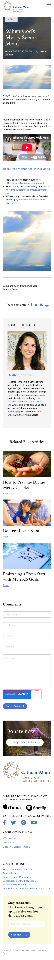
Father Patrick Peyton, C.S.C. (18, 884)
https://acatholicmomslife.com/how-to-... (27, 183)
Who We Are (10, 838)
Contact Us (9, 842)
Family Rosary (10, 873)
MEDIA (11, 19)
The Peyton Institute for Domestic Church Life (27, 888)
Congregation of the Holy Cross (19, 881)
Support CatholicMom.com (16, 847)
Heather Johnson (19, 375)
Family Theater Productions (17, 877)
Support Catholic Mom (24, 742)
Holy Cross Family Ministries (18, 869)
